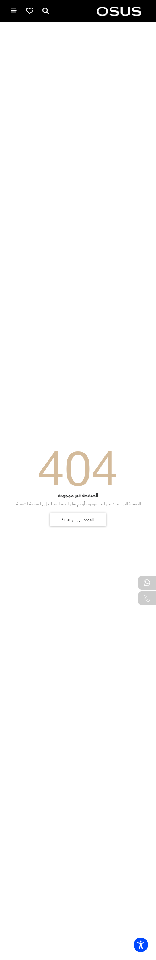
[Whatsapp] (147, 583)
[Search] (45, 10)
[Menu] (13, 10)
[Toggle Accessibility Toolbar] (141, 945)
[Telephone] (147, 598)
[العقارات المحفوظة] (29, 10)
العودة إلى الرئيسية (78, 519)
